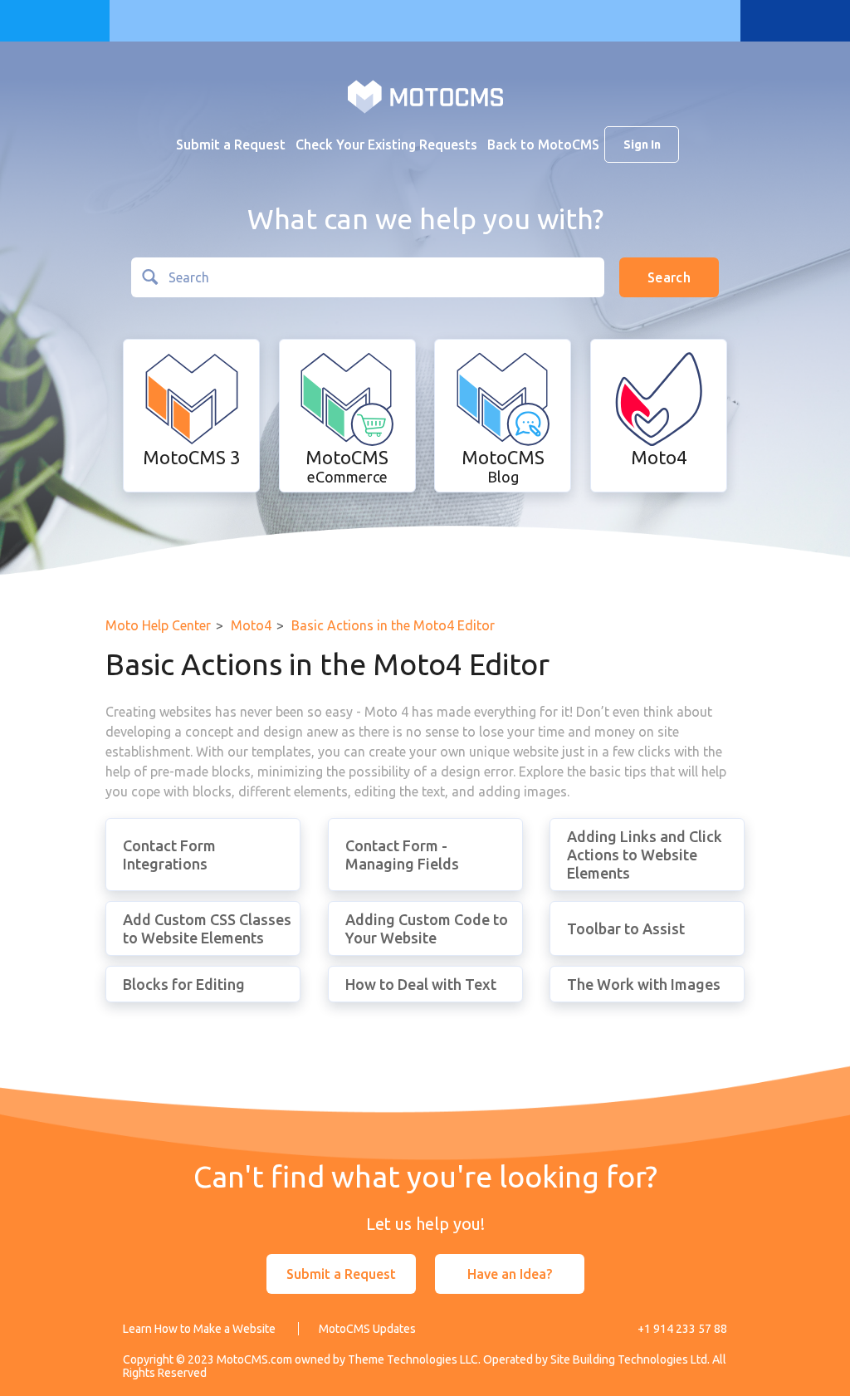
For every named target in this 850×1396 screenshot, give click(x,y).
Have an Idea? (509, 1273)
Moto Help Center (158, 625)
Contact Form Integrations (169, 854)
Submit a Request (231, 144)
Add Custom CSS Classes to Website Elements (207, 928)
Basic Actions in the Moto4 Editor (393, 625)
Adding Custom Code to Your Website (426, 928)
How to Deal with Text (420, 984)
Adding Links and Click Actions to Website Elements (644, 854)
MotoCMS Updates (367, 1328)
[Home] (425, 95)
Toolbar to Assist (626, 928)
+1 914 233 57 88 (682, 1328)
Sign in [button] (642, 144)
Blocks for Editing (184, 984)
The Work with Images (644, 984)
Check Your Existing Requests (386, 144)
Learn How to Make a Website (199, 1328)
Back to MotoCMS (543, 144)
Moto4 (251, 625)
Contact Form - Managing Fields (402, 854)
